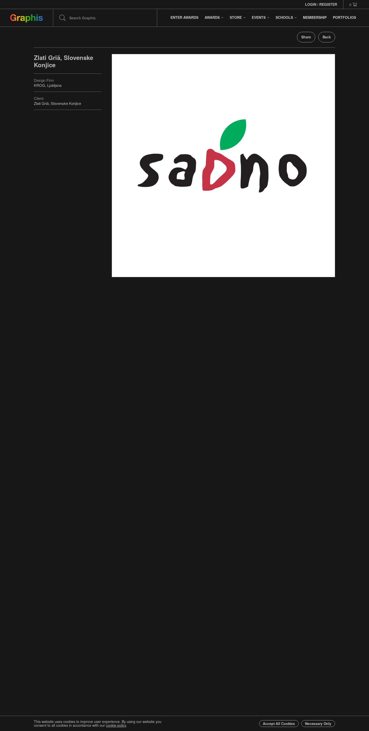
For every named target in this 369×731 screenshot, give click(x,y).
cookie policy (116, 725)
